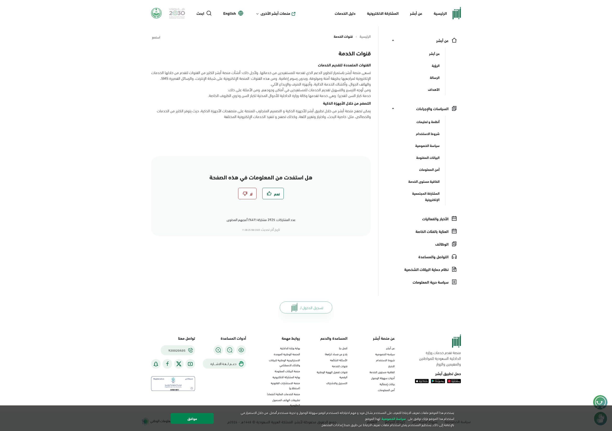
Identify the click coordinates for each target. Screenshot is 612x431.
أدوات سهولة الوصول (383, 377)
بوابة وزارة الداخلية (290, 347)
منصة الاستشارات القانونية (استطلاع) (285, 385)
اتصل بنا (343, 347)
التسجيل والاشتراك (336, 382)
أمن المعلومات (386, 389)
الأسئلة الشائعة (338, 359)
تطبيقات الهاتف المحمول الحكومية (286, 402)
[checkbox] (273, 193)
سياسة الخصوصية (385, 353)
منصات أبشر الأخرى (275, 13)
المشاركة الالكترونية (383, 13)
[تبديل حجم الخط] (230, 350)
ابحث (200, 13)
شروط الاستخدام (385, 359)
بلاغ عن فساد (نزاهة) (336, 353)
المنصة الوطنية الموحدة (287, 353)
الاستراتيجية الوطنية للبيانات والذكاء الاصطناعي (284, 362)
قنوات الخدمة (339, 365)
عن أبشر (416, 13)
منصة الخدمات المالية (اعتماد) (283, 393)
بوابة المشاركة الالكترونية (286, 376)
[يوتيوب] (190, 364)
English (229, 13)
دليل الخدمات (345, 13)
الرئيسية (440, 13)
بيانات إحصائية (387, 383)
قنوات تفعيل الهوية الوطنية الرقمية (332, 374)
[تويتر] (179, 364)
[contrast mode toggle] (241, 350)
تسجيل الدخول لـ (311, 307)
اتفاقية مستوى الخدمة (382, 371)
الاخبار (391, 365)
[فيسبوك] (167, 364)
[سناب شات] (156, 364)
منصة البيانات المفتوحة (287, 370)
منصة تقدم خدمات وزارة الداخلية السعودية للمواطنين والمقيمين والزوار (440, 358)
